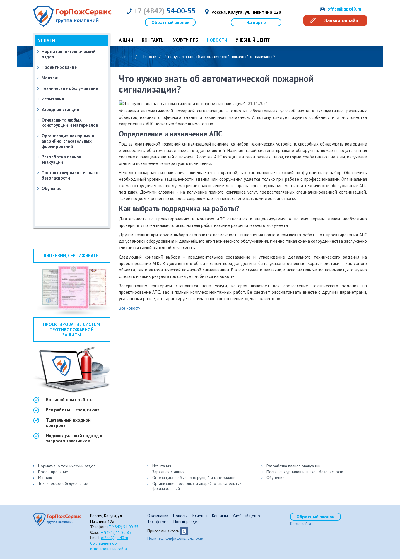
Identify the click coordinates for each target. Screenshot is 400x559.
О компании (157, 515)
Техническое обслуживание (70, 88)
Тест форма (158, 521)
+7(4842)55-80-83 (116, 532)
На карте (256, 22)
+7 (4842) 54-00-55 (122, 526)
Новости (180, 515)
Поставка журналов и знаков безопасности (71, 175)
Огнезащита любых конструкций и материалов (70, 122)
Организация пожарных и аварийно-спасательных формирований (68, 141)
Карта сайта (300, 523)
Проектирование (59, 67)
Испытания (161, 466)
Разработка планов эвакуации (61, 159)
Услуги (46, 40)
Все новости (130, 308)
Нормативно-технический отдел (66, 466)
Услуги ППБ (185, 40)
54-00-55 (165, 11)
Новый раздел (186, 521)
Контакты (153, 40)
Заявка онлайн (341, 20)
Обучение (51, 188)
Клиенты (199, 515)
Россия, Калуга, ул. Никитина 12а (246, 12)
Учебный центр (253, 40)
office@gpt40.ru (344, 9)
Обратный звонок (170, 22)
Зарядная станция (168, 471)
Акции (126, 40)
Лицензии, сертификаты (72, 255)
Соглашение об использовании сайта (108, 546)
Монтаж (50, 78)
